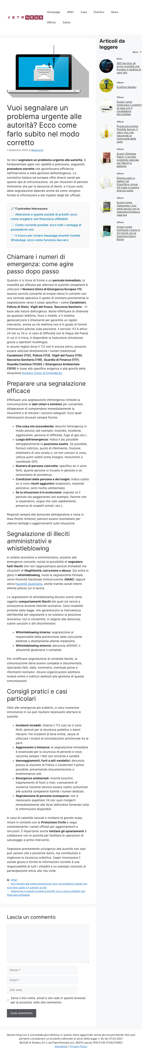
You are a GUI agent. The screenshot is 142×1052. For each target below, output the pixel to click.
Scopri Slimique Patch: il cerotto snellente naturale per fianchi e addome (128, 160)
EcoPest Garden (126, 87)
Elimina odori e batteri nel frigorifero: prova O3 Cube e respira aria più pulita (128, 184)
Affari (70, 12)
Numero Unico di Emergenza (42, 373)
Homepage (53, 12)
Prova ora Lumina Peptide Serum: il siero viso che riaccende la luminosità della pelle (127, 134)
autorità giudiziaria (29, 584)
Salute (66, 22)
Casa (84, 12)
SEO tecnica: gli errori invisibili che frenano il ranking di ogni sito (129, 68)
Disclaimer (61, 1046)
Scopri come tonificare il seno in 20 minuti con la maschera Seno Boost (128, 233)
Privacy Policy (78, 1046)
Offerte (51, 22)
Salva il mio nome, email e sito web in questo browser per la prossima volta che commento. (48, 1000)
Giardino (99, 12)
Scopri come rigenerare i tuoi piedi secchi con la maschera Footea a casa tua (128, 209)
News (114, 12)
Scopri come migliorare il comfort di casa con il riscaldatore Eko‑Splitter (129, 108)
